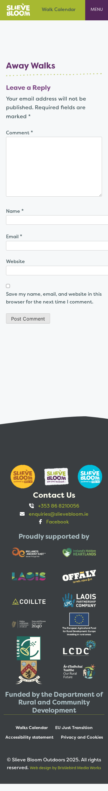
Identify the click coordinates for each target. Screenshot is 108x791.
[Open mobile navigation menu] (96, 10)
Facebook (57, 522)
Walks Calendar (32, 727)
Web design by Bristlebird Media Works (65, 767)
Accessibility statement (29, 737)
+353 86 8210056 (58, 506)
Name (15, 210)
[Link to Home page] (18, 9)
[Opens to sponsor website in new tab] (20, 476)
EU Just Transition (74, 727)
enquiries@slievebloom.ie (58, 514)
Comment (19, 132)
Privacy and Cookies (82, 737)
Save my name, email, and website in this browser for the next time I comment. (54, 298)
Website (15, 261)
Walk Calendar (59, 9)
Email (14, 236)
